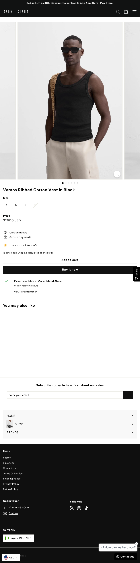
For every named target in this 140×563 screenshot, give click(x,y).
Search (7, 457)
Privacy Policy (11, 483)
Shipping (22, 252)
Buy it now (70, 269)
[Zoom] (117, 174)
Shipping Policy (11, 478)
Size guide (9, 462)
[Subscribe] (128, 395)
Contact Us (9, 468)
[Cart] (126, 11)
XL (37, 206)
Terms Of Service (13, 473)
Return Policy (10, 489)
